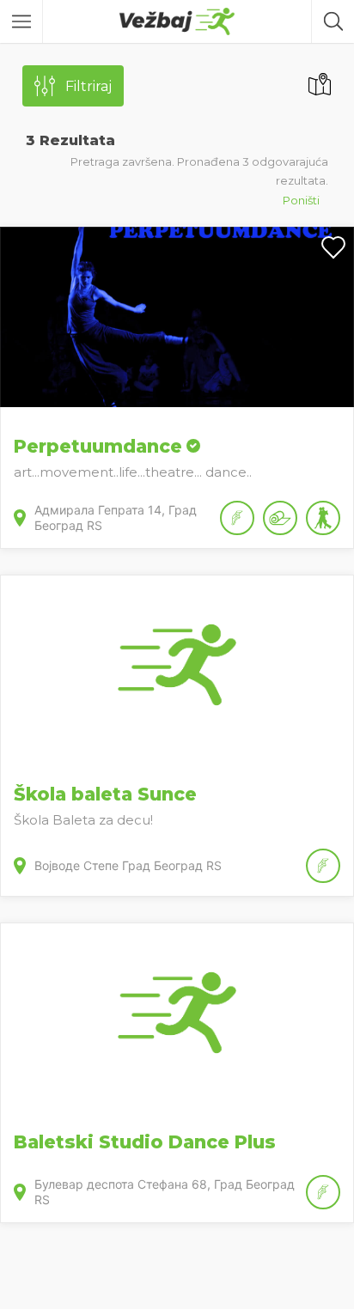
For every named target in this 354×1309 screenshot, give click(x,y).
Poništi (301, 200)
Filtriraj (88, 86)
